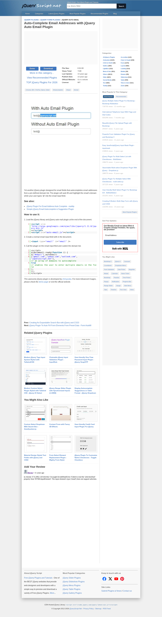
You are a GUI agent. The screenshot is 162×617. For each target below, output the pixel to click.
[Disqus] (61, 498)
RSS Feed (107, 609)
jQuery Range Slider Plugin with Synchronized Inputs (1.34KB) (60, 390)
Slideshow (124, 77)
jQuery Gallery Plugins (72, 593)
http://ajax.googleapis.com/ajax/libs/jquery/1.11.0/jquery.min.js (63, 227)
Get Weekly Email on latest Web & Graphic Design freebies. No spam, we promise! (119, 228)
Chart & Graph (125, 60)
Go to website (83, 79)
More (52, 593)
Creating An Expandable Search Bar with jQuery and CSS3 (54, 323)
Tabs (105, 290)
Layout (123, 66)
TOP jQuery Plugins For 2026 (41, 82)
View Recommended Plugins (42, 77)
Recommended (121, 96)
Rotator (123, 74)
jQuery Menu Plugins (71, 585)
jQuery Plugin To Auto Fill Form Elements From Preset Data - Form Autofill (60, 325)
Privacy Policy (88, 609)
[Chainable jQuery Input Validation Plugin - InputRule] (60, 346)
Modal (106, 273)
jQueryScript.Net (75, 609)
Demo (32, 69)
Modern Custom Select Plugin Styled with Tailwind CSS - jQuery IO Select (35, 390)
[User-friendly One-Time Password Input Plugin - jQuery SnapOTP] (86, 346)
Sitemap (98, 609)
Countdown (108, 265)
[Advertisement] (61, 47)
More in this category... (42, 73)
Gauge (118, 286)
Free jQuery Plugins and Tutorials (42, 4)
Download (48, 69)
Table (122, 80)
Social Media (107, 80)
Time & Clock (125, 83)
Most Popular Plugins (78, 14)
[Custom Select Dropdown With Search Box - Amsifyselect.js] (35, 413)
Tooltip (105, 86)
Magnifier (132, 269)
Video (132, 290)
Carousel (127, 261)
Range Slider (108, 286)
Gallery (105, 66)
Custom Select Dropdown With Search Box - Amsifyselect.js (34, 426)
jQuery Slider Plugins (72, 578)
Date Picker (121, 269)
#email (76, 90)
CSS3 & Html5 (108, 63)
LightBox (106, 68)
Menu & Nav (107, 71)
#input (68, 90)
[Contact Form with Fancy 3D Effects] (60, 413)
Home (27, 14)
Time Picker (126, 277)
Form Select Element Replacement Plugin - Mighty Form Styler (58, 457)
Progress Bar (127, 281)
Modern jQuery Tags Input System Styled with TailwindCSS (34, 359)
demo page (43, 282)
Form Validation (109, 269)
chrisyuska (66, 279)
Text (104, 83)
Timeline (113, 290)
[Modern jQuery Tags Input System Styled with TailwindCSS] (35, 346)
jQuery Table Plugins (71, 589)
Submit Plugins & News (111, 591)
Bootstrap (107, 277)
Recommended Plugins (99, 14)
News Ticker (125, 273)
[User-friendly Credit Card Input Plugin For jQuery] (86, 413)
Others (105, 74)
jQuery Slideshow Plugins (74, 582)
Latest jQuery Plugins (56, 14)
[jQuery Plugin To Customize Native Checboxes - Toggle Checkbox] (86, 444)
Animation (106, 60)
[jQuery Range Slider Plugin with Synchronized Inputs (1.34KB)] (60, 377)
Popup (106, 281)
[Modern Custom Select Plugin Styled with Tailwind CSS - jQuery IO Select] (35, 377)
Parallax (116, 277)
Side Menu (127, 286)
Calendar (115, 273)
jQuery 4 (117, 261)
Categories (39, 14)
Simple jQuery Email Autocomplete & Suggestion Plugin (50, 209)
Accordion (124, 57)
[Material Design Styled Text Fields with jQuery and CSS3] (35, 444)
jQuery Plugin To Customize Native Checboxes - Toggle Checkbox (86, 457)
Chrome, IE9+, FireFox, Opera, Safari (38, 90)
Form (122, 63)
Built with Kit (120, 248)
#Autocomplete (58, 90)
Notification (115, 281)
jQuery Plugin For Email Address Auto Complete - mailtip (50, 206)
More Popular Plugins (130, 212)
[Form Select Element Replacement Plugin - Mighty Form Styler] (60, 444)
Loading (123, 68)
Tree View (123, 290)
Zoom (123, 86)
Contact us (127, 591)
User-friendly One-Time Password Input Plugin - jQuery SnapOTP (84, 359)
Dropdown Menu (120, 265)
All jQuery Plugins (109, 57)
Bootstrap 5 (107, 261)
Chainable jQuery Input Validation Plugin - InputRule (58, 359)
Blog (115, 14)
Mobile (123, 71)
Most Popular (108, 96)
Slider (105, 77)
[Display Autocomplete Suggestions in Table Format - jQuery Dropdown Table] (86, 377)
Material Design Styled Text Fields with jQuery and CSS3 (35, 457)
